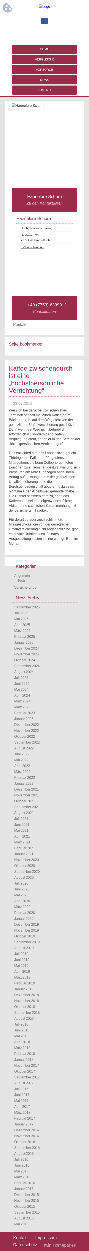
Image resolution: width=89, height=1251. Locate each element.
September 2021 (27, 807)
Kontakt (45, 90)
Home (44, 49)
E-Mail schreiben (32, 247)
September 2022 (27, 742)
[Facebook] (44, 21)
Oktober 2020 (24, 866)
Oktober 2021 (24, 801)
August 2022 (24, 748)
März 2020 (22, 907)
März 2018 (22, 1048)
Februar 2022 (24, 777)
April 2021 (22, 836)
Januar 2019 (23, 989)
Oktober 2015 (24, 1206)
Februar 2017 (24, 1118)
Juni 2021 (21, 824)
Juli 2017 (21, 1089)
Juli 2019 (21, 954)
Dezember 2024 (26, 648)
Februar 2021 (24, 848)
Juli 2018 (21, 1024)
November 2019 (26, 930)
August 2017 (24, 1083)
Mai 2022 (21, 760)
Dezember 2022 (26, 725)
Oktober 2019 (24, 936)
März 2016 (22, 1177)
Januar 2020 (23, 918)
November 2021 (26, 795)
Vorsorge (44, 69)
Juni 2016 (21, 1165)
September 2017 (27, 1077)
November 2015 (26, 1200)
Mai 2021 (21, 830)
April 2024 (22, 695)
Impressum (46, 1237)
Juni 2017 (21, 1095)
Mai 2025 (21, 619)
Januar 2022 (23, 783)
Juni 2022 (21, 754)
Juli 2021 (21, 819)
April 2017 (22, 1106)
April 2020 (22, 901)
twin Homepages (60, 1245)
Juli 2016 (21, 1159)
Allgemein (22, 576)
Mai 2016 (21, 1171)
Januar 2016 (23, 1189)
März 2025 (22, 631)
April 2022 (22, 766)
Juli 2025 (21, 613)
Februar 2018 (24, 1054)
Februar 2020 (24, 913)
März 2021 (22, 842)
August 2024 (24, 672)
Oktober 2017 (24, 1071)
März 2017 (22, 1112)
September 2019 (27, 942)
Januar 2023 (23, 719)
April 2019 (22, 971)
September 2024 (27, 666)
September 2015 (27, 1212)
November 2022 (26, 730)
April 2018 (22, 1042)
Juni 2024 (21, 683)
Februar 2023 (24, 713)
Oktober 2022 (24, 736)
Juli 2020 (21, 883)
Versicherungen (26, 587)
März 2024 (22, 701)
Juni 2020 (21, 889)
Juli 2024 (21, 678)
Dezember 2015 (26, 1195)
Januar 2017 (23, 1124)
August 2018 (24, 1018)
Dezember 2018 (26, 995)
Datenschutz (25, 1244)
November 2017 (26, 1065)
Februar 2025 (24, 636)
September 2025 (27, 607)
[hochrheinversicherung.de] (44, 6)
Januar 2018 (23, 1059)
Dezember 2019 (26, 924)
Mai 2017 (21, 1101)
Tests (21, 580)
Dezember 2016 (26, 1130)
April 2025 (22, 625)
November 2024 (26, 654)
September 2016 (27, 1148)
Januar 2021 (23, 854)
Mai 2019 (21, 965)
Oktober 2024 (24, 660)
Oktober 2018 (24, 1007)
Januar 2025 (23, 642)
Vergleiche (44, 59)
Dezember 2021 (26, 789)
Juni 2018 (21, 1030)
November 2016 (26, 1136)
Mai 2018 (21, 1036)
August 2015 (24, 1218)
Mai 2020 (21, 895)
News (44, 80)
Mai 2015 (21, 1224)
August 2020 (24, 877)
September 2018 (27, 1012)
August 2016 (24, 1153)
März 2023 (22, 707)
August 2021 (24, 813)
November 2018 (26, 1001)
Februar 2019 (24, 983)
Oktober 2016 (24, 1142)
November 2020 (26, 860)
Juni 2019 (21, 960)
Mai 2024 (21, 689)
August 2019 (24, 948)
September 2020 (27, 871)
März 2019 (22, 977)
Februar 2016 (24, 1183)
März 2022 (22, 772)
